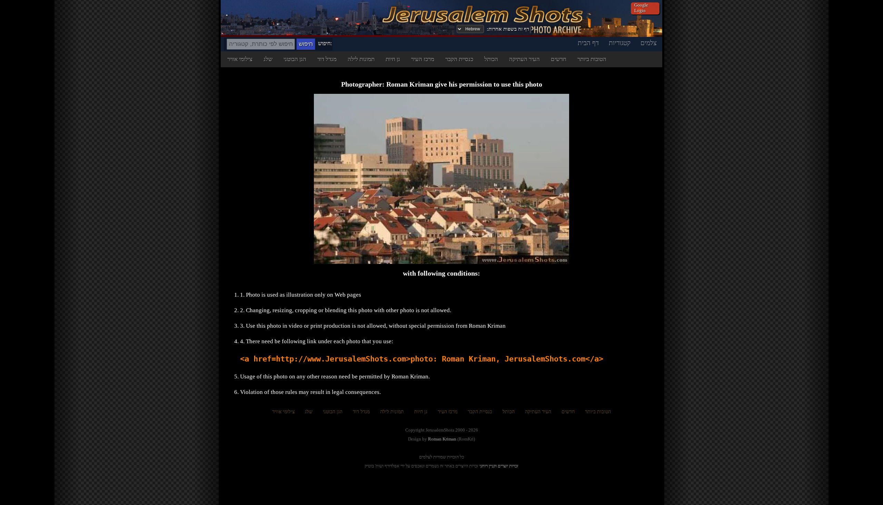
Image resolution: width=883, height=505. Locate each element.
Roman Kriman (442, 439)
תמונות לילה (361, 59)
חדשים (558, 59)
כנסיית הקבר (459, 59)
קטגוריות (620, 43)
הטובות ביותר (591, 59)
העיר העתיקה (524, 59)
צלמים (649, 43)
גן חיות (393, 59)
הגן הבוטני (295, 59)
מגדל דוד (327, 59)
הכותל (491, 59)
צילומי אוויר (239, 59)
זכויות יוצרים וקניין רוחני (498, 465)
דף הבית (588, 43)
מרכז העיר (422, 59)
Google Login (641, 7)
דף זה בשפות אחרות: (508, 29)
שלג (268, 59)
